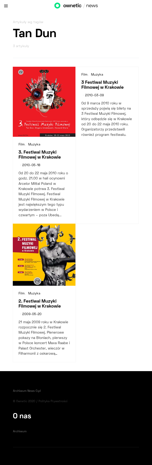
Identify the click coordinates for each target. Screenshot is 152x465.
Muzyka (34, 144)
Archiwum (20, 431)
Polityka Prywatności (53, 401)
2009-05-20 (32, 314)
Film (22, 144)
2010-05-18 (31, 165)
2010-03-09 (94, 95)
